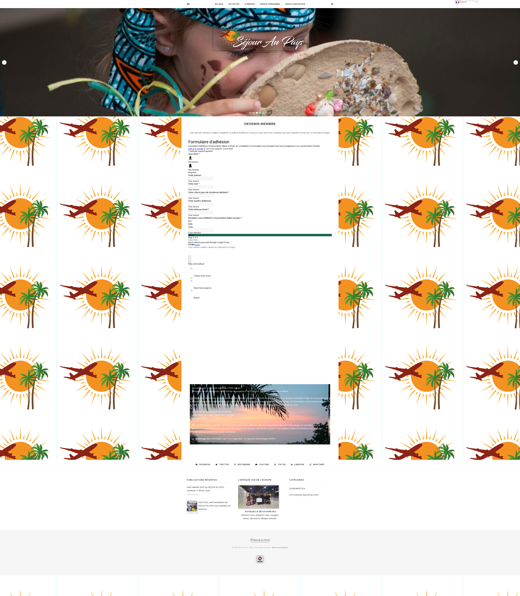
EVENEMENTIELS (297, 488)
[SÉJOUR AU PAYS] (260, 37)
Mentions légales (280, 547)
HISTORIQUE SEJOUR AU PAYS (303, 494)
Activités (234, 4)
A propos (250, 4)
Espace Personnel (270, 4)
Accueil (219, 4)
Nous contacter (295, 4)
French (462, 2)
